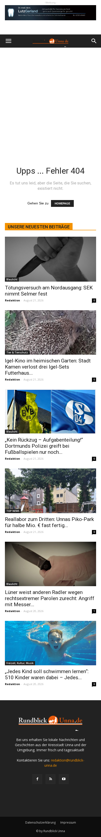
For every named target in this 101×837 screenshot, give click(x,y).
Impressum (68, 822)
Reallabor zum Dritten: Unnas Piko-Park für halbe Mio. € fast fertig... (49, 522)
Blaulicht (11, 279)
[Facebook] (37, 779)
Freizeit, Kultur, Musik (20, 663)
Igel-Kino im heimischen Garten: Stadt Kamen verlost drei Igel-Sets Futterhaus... (48, 367)
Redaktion (12, 300)
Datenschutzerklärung (40, 822)
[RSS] (50, 779)
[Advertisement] (50, 100)
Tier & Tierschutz (17, 352)
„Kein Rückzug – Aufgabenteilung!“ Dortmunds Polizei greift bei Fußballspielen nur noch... (44, 446)
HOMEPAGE (62, 203)
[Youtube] (64, 779)
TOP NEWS (12, 511)
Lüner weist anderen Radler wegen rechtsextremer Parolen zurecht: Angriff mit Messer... (49, 598)
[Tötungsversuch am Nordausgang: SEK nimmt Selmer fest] (50, 259)
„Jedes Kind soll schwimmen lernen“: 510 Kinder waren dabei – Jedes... (46, 674)
